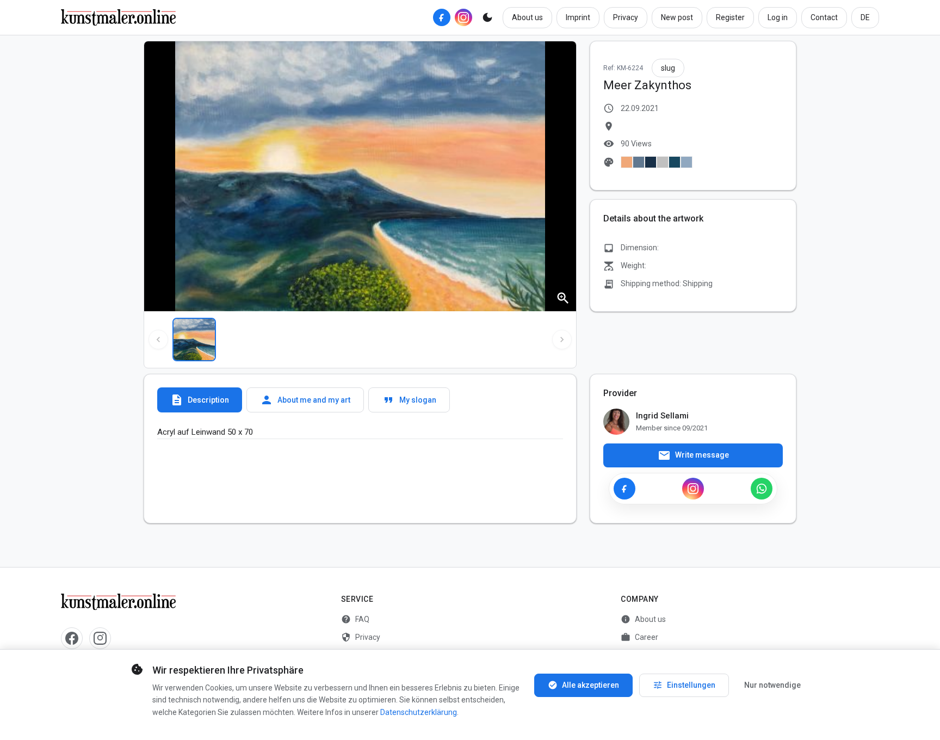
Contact (824, 17)
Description (199, 399)
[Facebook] (441, 17)
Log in (778, 17)
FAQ (355, 619)
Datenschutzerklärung (418, 712)
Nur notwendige (772, 685)
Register (730, 17)
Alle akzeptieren (583, 685)
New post (677, 17)
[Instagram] (463, 17)
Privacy (625, 17)
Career (639, 637)
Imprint (578, 17)
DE (865, 17)
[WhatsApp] (761, 488)
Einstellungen (684, 685)
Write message (693, 455)
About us (527, 17)
